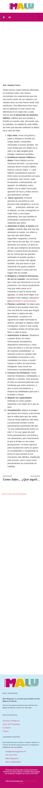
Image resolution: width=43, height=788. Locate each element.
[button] (40, 17)
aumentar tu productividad (24, 301)
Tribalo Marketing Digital (28, 782)
